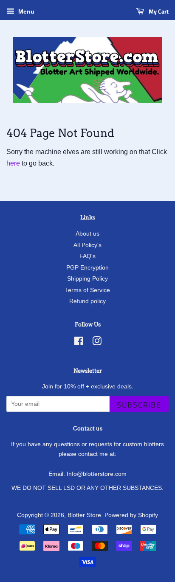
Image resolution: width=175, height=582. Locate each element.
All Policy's (87, 245)
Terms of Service (87, 290)
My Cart (158, 11)
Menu (25, 11)
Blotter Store (84, 515)
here (13, 163)
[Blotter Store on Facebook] (79, 343)
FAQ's (87, 256)
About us (87, 234)
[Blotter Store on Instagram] (97, 343)
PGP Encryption (87, 267)
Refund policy (87, 301)
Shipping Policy (87, 279)
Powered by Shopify (131, 515)
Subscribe (139, 404)
